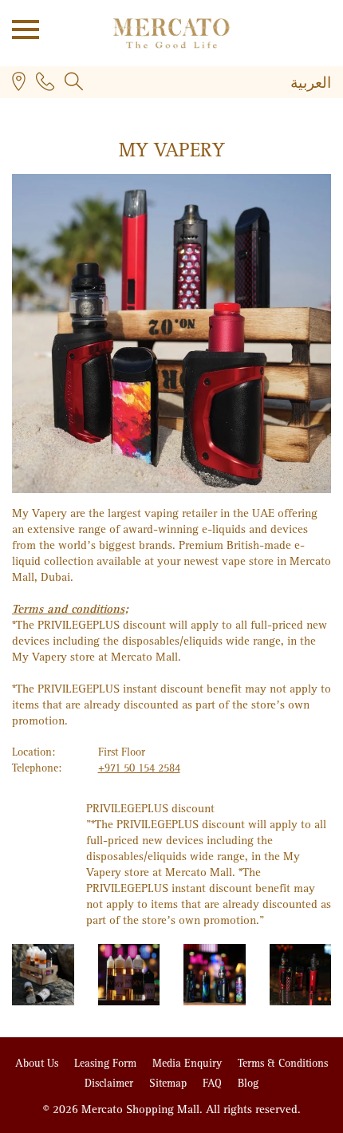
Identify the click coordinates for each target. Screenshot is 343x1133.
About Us (38, 1063)
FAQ (214, 1083)
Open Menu (20, 28)
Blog (248, 1083)
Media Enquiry (188, 1063)
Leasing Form (107, 1063)
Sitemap (169, 1083)
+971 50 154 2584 (139, 768)
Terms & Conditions (283, 1063)
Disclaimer (110, 1083)
